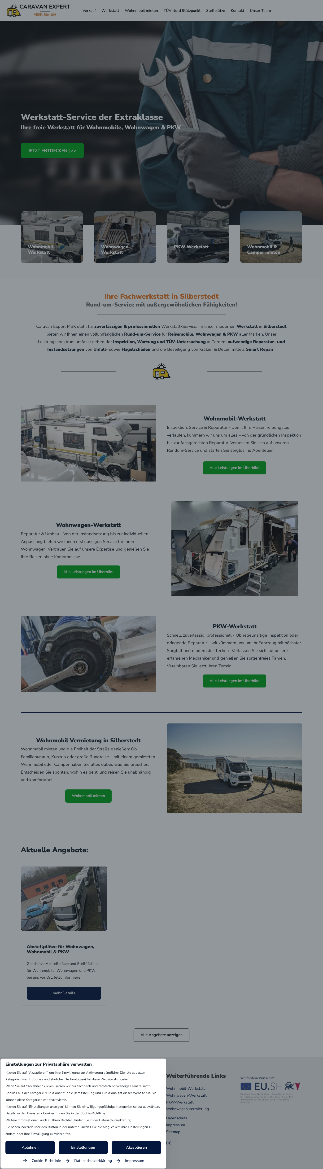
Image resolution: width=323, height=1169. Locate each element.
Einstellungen (83, 1147)
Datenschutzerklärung (93, 1160)
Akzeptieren (136, 1147)
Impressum (134, 1160)
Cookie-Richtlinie (46, 1160)
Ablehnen (30, 1147)
